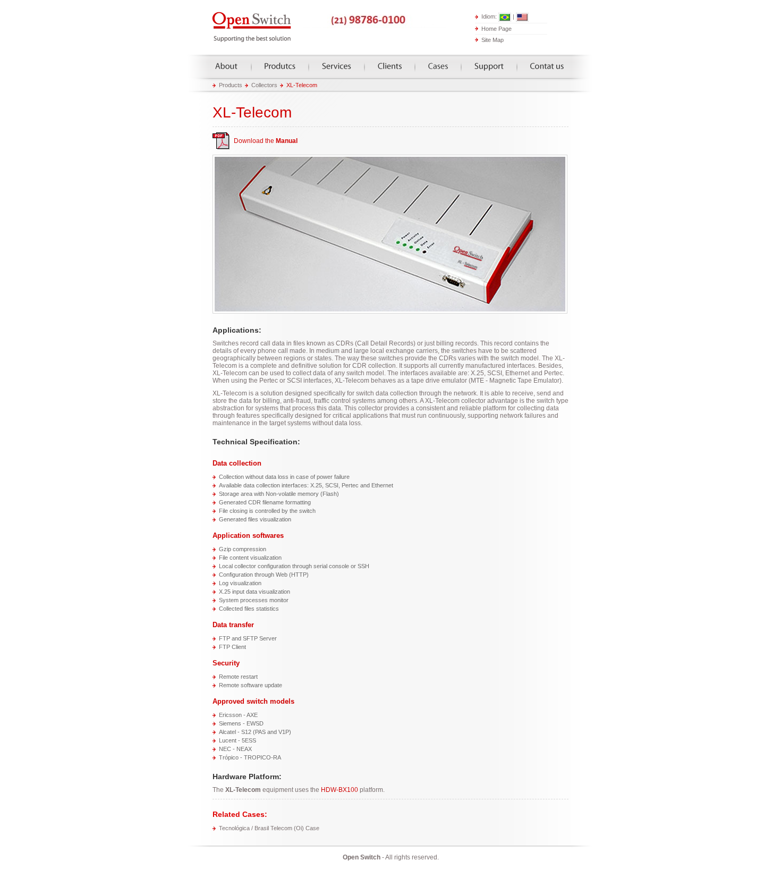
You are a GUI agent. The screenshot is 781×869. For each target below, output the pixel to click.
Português (504, 17)
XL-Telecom (301, 85)
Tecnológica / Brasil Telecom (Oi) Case (269, 828)
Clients (390, 66)
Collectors (264, 85)
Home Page (496, 28)
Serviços (336, 66)
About (226, 66)
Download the (266, 141)
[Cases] (438, 66)
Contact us (547, 66)
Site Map (492, 40)
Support (489, 66)
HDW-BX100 (339, 790)
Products (280, 66)
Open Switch (252, 27)
